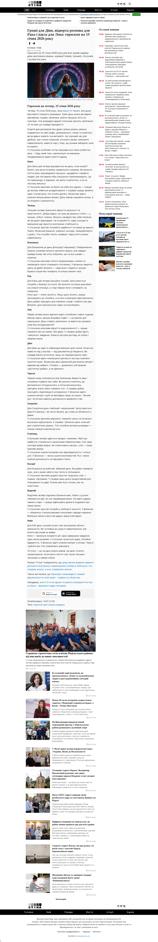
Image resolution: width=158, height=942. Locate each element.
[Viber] (38, 43)
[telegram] (118, 3)
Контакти (97, 932)
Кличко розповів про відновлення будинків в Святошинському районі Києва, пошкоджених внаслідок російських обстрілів (118, 62)
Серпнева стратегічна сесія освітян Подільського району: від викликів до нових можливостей (117, 49)
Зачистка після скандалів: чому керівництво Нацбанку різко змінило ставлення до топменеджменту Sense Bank (118, 95)
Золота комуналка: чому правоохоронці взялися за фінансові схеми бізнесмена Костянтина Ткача (117, 205)
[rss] (124, 3)
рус (33, 10)
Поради (81, 10)
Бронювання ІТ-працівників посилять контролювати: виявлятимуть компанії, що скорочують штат (48, 16)
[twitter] (121, 3)
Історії (114, 10)
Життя (98, 10)
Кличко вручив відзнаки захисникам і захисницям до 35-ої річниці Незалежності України (117, 107)
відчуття (68, 110)
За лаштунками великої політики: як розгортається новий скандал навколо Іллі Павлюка (117, 168)
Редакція (86, 932)
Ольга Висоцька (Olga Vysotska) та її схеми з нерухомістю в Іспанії (118, 157)
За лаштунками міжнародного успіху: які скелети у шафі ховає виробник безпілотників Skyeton (118, 84)
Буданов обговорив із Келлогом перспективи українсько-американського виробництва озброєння (118, 37)
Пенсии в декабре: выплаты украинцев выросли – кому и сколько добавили (104, 22)
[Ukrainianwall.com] (35, 3)
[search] (129, 4)
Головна (50, 10)
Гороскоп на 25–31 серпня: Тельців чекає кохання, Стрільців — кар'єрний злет (117, 73)
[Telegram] (34, 43)
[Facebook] (29, 43)
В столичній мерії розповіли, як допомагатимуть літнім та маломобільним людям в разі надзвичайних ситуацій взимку (118, 119)
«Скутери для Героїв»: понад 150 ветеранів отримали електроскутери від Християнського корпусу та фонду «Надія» (117, 146)
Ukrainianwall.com (82, 936)
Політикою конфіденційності (90, 14)
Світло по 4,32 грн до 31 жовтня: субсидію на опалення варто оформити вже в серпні (103, 16)
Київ (66, 10)
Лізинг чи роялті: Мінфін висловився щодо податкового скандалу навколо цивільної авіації (118, 179)
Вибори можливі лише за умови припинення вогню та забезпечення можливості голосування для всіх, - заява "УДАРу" (118, 192)
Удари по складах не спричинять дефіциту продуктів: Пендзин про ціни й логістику (49, 22)
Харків (130, 10)
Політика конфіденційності (68, 932)
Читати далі (61, 899)
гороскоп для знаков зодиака (48, 604)
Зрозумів (136, 14)
